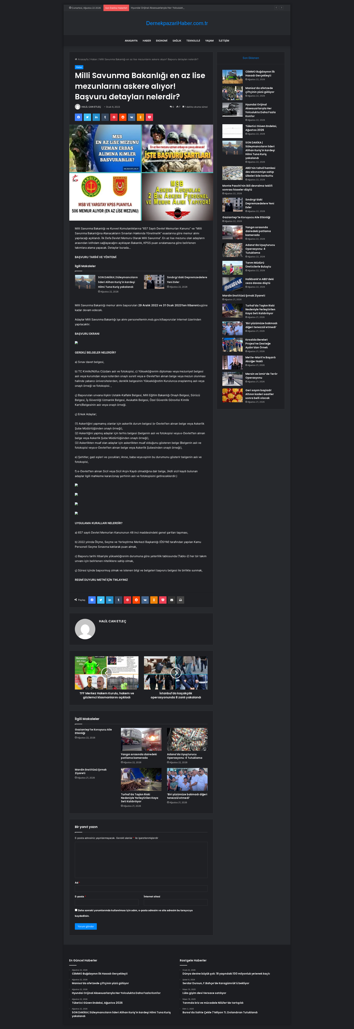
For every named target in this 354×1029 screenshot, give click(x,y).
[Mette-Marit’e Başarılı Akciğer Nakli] (232, 362)
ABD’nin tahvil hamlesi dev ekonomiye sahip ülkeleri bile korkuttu (260, 172)
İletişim (224, 40)
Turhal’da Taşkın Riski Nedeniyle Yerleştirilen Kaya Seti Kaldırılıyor (139, 798)
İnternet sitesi (152, 896)
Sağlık (177, 40)
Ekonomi (161, 40)
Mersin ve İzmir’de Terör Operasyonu (261, 376)
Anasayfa (131, 40)
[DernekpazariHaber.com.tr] (177, 23)
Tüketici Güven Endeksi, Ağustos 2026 (261, 128)
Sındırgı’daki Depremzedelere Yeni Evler (259, 203)
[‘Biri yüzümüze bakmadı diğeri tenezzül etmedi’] (187, 779)
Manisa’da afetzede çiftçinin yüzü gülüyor (259, 90)
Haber (147, 40)
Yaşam (209, 40)
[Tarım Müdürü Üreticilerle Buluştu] (232, 268)
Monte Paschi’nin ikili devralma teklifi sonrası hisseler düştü (247, 187)
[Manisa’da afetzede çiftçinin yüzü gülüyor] (232, 93)
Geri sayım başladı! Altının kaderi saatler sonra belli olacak (259, 394)
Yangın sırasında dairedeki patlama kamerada (139, 756)
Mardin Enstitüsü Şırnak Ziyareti (91, 771)
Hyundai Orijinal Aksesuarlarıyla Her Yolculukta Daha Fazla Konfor (168, 7)
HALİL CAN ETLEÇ (91, 106)
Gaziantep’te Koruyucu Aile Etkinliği (93, 731)
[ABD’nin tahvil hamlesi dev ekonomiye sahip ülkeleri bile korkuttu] (232, 173)
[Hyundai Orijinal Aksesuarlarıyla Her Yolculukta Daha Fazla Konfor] (232, 109)
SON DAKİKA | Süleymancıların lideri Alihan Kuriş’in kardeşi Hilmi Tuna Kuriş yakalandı (118, 282)
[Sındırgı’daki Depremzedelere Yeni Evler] (154, 282)
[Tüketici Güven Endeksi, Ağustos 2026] (232, 131)
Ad (77, 882)
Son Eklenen (251, 58)
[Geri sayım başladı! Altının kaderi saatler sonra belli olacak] (232, 395)
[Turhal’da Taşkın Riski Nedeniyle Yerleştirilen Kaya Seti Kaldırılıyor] (141, 779)
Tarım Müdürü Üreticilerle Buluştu (258, 264)
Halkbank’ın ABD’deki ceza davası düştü (259, 281)
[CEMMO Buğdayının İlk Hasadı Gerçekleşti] (232, 77)
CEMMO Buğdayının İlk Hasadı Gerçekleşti (260, 73)
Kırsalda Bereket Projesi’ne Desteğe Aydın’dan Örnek (258, 343)
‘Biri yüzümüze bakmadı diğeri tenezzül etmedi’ (187, 796)
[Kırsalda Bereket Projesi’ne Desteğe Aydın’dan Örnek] (232, 345)
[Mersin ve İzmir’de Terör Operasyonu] (232, 379)
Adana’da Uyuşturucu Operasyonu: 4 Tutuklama (184, 756)
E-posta (80, 896)
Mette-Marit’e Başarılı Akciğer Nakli (260, 359)
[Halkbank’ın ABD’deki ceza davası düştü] (232, 284)
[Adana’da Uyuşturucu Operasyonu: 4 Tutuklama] (187, 739)
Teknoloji (193, 40)
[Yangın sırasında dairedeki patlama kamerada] (141, 739)
